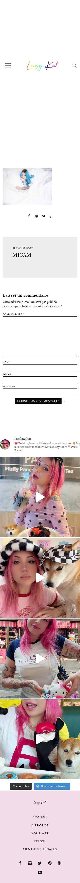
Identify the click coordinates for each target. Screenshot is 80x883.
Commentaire (13, 314)
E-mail (7, 374)
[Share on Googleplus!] (51, 216)
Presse (40, 841)
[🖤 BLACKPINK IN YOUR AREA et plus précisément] (40, 497)
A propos (40, 825)
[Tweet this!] (43, 216)
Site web (9, 386)
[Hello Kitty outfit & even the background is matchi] (40, 658)
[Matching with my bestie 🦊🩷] (40, 578)
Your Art (40, 833)
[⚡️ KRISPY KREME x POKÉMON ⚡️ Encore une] (40, 739)
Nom (6, 362)
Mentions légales (40, 849)
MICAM (22, 255)
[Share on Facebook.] (29, 216)
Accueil (40, 817)
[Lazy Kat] (43, 66)
